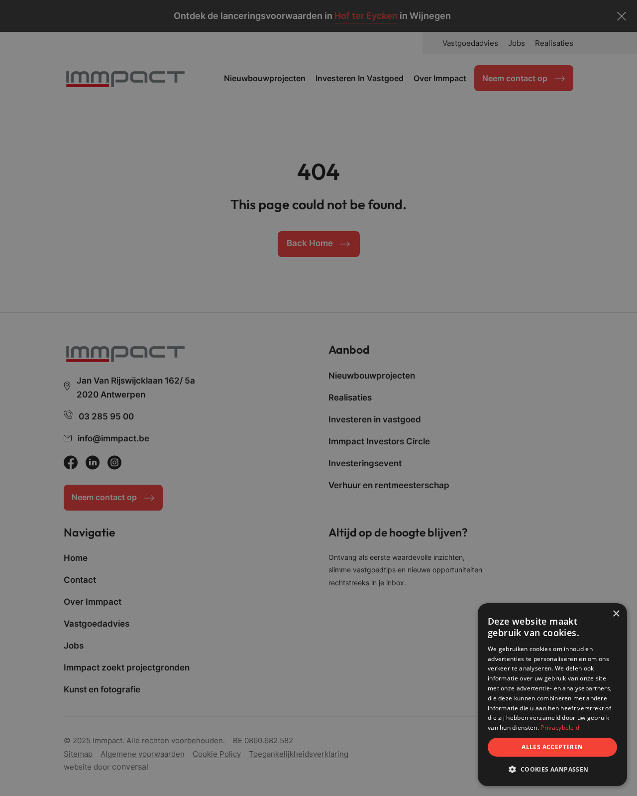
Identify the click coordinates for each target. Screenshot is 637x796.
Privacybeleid (559, 727)
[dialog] (552, 694)
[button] (552, 769)
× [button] (616, 614)
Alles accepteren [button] (552, 747)
